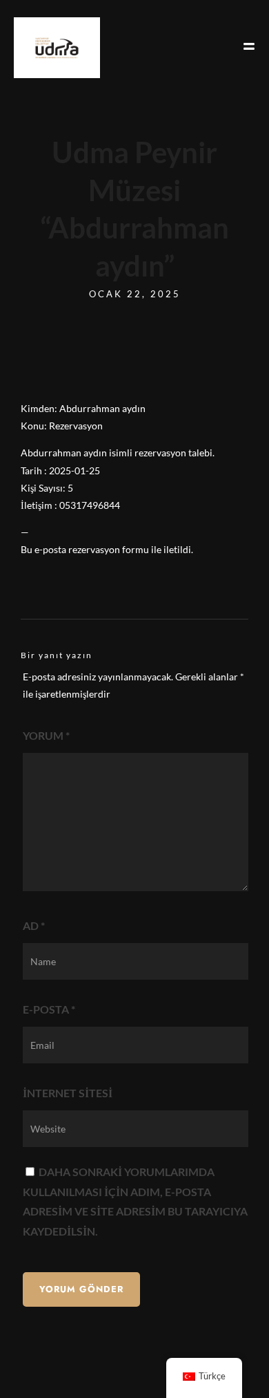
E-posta (49, 1009)
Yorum (46, 735)
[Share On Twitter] (55, 1369)
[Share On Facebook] (35, 1369)
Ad (34, 925)
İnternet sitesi (67, 1092)
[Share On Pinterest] (74, 1369)
